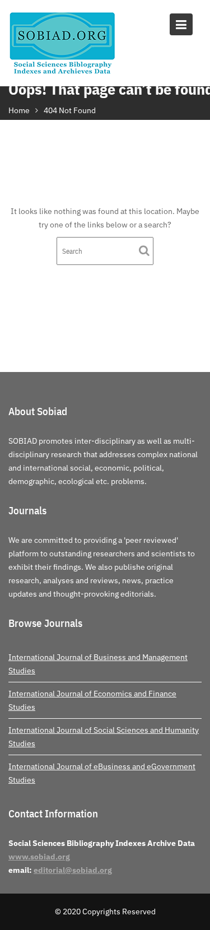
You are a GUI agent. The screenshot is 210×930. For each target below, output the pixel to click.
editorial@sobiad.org (73, 870)
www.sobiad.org (39, 857)
